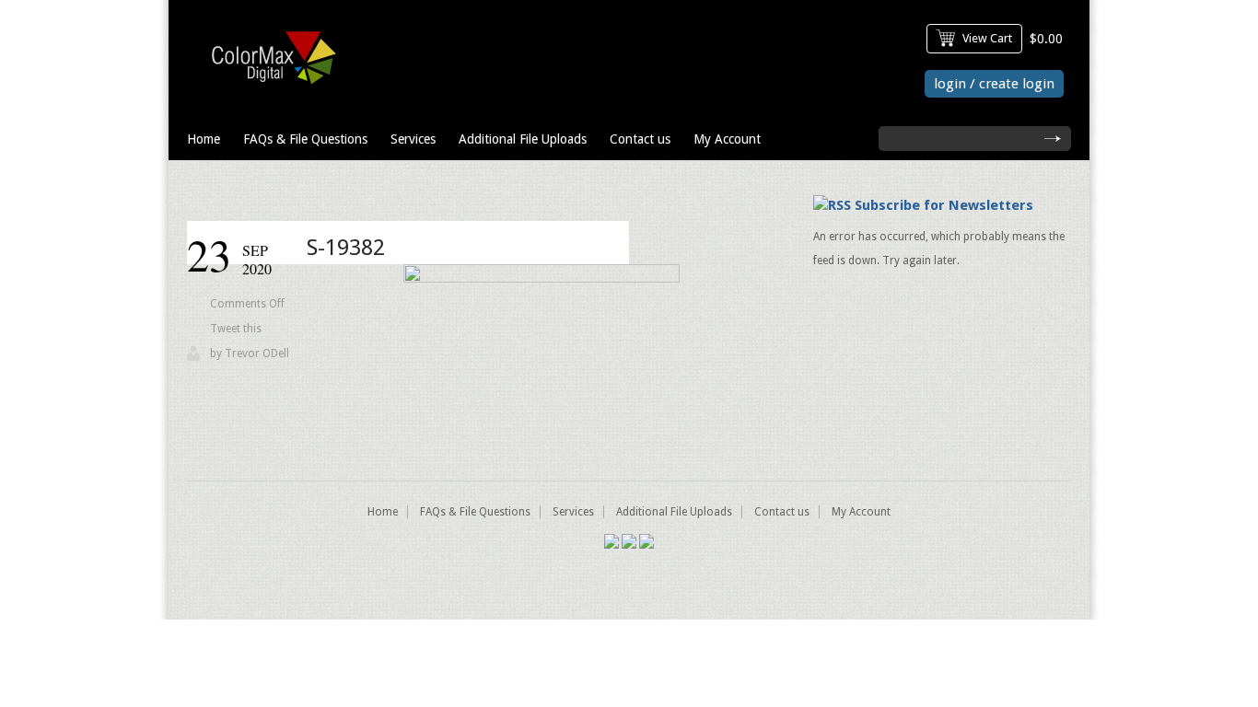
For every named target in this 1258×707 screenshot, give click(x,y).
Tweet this (236, 328)
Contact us (640, 139)
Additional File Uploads (523, 139)
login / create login (994, 83)
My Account (727, 139)
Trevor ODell (257, 353)
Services (413, 139)
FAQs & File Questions (305, 139)
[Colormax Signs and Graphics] (269, 88)
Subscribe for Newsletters (944, 205)
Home (203, 139)
